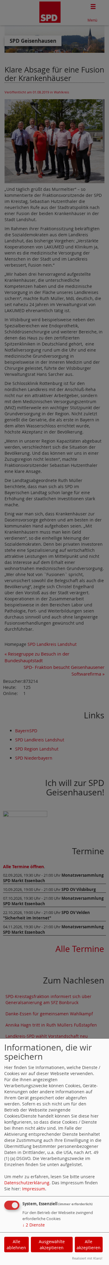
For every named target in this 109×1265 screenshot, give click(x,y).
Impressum (33, 1189)
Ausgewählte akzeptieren (52, 1244)
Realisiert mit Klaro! (87, 1258)
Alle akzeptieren (89, 1244)
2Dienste (33, 1225)
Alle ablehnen (16, 1244)
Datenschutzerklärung (26, 1183)
